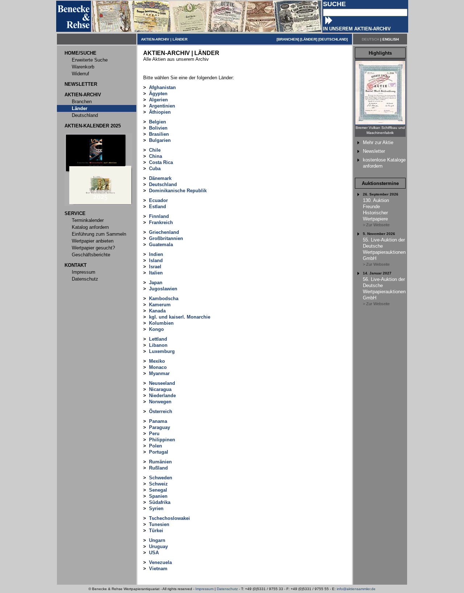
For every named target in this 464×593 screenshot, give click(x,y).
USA (154, 552)
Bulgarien (160, 140)
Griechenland (164, 232)
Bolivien (158, 128)
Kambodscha (163, 298)
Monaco (158, 367)
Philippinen (162, 439)
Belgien (157, 122)
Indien (156, 254)
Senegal (158, 490)
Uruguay (158, 546)
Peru (154, 433)
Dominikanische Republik (178, 190)
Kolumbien (161, 323)
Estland (157, 206)
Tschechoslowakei (169, 518)
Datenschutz (227, 589)
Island (156, 260)
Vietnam (158, 568)
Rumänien (160, 461)
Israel (155, 266)
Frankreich (161, 222)
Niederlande (162, 395)
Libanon (158, 345)
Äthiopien (160, 112)
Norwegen (160, 401)
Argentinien (162, 106)
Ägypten (158, 93)
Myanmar (159, 373)
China (155, 156)
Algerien (158, 99)
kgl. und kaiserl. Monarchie (179, 317)
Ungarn (157, 540)
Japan (155, 282)
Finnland (159, 216)
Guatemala (161, 244)
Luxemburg (162, 351)
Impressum (204, 589)
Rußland (158, 468)
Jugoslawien (163, 288)
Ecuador (158, 200)
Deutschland (163, 184)
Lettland (158, 339)
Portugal (158, 452)
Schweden (160, 477)
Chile (155, 150)
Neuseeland (162, 383)
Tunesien (159, 524)
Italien (156, 273)
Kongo (156, 329)
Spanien (158, 496)
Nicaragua (160, 389)
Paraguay (159, 427)
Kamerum (160, 304)
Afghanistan (162, 87)
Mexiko (157, 361)
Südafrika (159, 502)
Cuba (155, 168)
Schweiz (158, 484)
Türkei (156, 530)
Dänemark (160, 178)
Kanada (157, 311)
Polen (155, 446)
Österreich (160, 411)
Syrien (156, 508)
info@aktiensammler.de (356, 589)
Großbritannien (166, 238)
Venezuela (160, 562)
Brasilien (159, 134)
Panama (158, 421)
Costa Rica (161, 162)
